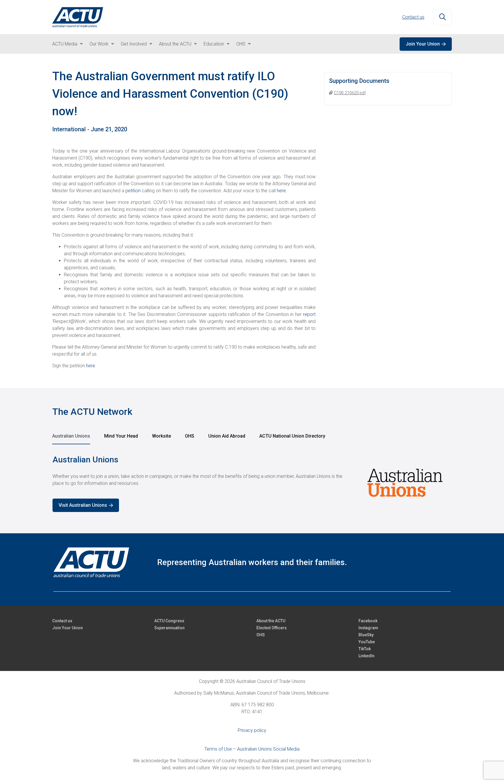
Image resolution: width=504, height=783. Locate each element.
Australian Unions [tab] (71, 436)
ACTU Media (64, 44)
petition (133, 190)
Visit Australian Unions (83, 505)
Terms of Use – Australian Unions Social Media (252, 749)
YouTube (366, 641)
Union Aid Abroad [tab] (226, 436)
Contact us (413, 17)
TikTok (364, 648)
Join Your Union (423, 44)
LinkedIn (366, 655)
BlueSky (366, 634)
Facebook (367, 620)
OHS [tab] (189, 436)
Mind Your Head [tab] (121, 436)
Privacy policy (252, 730)
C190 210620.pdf (350, 92)
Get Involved (134, 44)
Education (214, 44)
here (281, 190)
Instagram (368, 627)
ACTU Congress (169, 620)
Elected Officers (271, 627)
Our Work (99, 44)
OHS (240, 44)
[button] (442, 17)
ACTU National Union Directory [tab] (292, 436)
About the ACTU (175, 44)
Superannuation (169, 627)
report (309, 314)
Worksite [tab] (161, 436)
